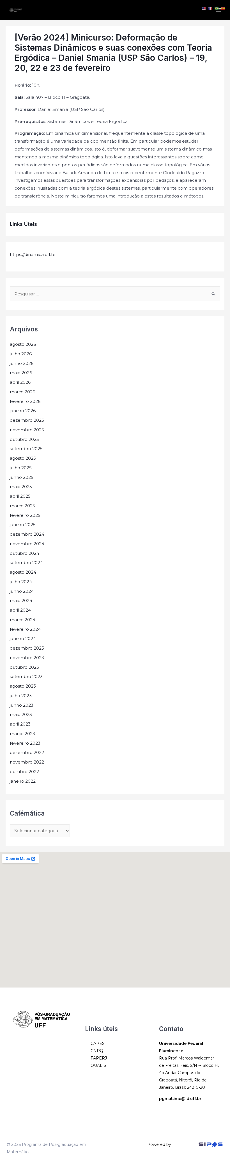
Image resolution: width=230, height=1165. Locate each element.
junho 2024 (22, 591)
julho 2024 (21, 581)
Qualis (98, 1065)
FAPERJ (99, 1058)
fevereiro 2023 (25, 743)
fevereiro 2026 (25, 401)
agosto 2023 (23, 686)
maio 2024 (21, 600)
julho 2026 (21, 353)
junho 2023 (21, 705)
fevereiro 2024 (25, 629)
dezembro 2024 (27, 534)
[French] (210, 8)
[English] (203, 8)
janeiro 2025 (23, 524)
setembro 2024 (26, 562)
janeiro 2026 (23, 410)
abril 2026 (20, 382)
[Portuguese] (216, 8)
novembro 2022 (27, 762)
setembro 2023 (26, 676)
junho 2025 (21, 477)
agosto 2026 (23, 344)
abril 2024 (20, 610)
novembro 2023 (27, 657)
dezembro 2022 (27, 752)
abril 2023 (20, 724)
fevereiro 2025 (25, 515)
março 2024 (22, 619)
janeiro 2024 (23, 638)
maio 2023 (21, 714)
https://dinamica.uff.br (33, 254)
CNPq (97, 1050)
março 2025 (22, 505)
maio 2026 (21, 372)
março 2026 (22, 391)
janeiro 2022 (23, 781)
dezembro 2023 (27, 648)
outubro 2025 (24, 439)
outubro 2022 (24, 771)
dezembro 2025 (27, 420)
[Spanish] (223, 8)
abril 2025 (20, 496)
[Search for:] (115, 294)
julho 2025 (21, 467)
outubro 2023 (24, 667)
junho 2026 (21, 363)
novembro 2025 (27, 429)
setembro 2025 (26, 448)
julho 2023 (21, 695)
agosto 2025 (23, 458)
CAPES (98, 1043)
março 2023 (22, 733)
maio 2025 (21, 486)
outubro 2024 (24, 553)
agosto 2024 (23, 572)
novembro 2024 (27, 543)
